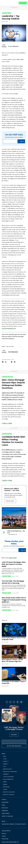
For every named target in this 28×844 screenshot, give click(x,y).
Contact (4, 836)
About (4, 821)
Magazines (5, 802)
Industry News (6, 13)
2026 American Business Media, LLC (10, 842)
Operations (6, 786)
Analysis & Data (7, 769)
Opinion (5, 784)
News (3, 753)
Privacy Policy (5, 838)
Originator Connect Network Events (14, 824)
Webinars (5, 810)
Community (6, 774)
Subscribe (23, 3)
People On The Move (8, 794)
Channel (5, 763)
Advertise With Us (6, 830)
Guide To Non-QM (7, 816)
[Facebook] (3, 362)
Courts (5, 789)
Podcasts (5, 807)
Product (5, 761)
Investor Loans (6, 433)
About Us (4, 833)
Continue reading (7, 423)
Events (4, 799)
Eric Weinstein (14, 46)
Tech (4, 766)
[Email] (15, 362)
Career (5, 781)
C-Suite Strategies (8, 776)
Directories (5, 813)
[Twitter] (12, 362)
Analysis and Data (7, 376)
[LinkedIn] (6, 362)
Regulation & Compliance (10, 771)
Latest (5, 758)
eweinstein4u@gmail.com (9, 328)
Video (3, 805)
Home (4, 756)
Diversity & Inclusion (9, 792)
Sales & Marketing (8, 779)
